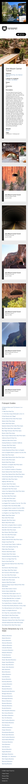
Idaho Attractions (6, 669)
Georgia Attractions (6, 657)
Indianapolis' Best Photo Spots (9, 488)
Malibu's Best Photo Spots (8, 515)
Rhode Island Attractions (8, 734)
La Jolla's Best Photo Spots (8, 498)
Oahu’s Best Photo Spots (8, 537)
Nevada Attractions (6, 708)
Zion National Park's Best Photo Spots (11, 625)
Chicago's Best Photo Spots (9, 445)
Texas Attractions (6, 744)
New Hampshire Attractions (8, 710)
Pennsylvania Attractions (8, 732)
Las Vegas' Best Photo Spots (9, 500)
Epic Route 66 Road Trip (8, 467)
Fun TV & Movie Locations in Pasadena (11, 469)
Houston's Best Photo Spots (9, 484)
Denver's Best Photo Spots (8, 459)
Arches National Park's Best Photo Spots (12, 418)
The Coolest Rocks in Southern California (12, 603)
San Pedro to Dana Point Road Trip (10, 577)
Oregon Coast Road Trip (8, 542)
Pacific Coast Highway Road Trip (10, 546)
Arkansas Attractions (7, 643)
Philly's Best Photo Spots (8, 549)
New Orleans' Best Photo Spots (9, 532)
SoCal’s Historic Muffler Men (9, 591)
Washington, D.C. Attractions (9, 756)
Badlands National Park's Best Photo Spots (12, 426)
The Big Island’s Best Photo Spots (10, 600)
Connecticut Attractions (7, 650)
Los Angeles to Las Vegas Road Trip (11, 513)
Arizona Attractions (6, 640)
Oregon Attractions (6, 730)
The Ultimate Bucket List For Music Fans (12, 608)
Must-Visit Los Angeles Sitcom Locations (12, 525)
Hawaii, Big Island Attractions (9, 659)
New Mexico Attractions (7, 715)
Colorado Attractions (7, 647)
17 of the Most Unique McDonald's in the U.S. (13, 413)
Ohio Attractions (6, 725)
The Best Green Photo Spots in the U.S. (12, 596)
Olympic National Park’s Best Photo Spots (12, 539)
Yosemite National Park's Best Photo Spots (12, 622)
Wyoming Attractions (7, 763)
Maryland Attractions (7, 688)
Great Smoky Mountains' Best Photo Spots (12, 476)
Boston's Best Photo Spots (8, 433)
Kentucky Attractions (7, 681)
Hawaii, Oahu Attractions (8, 667)
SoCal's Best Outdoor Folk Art (9, 588)
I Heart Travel (5, 773)
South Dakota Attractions (8, 739)
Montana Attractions (7, 703)
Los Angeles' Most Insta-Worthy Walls (11, 505)
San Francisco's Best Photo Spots (10, 572)
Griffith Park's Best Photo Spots (9, 479)
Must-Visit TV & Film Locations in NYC (11, 527)
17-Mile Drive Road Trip (8, 411)
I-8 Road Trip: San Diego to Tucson (10, 486)
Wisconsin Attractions (7, 761)
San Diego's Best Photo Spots (9, 570)
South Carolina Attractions (8, 737)
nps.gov (8, 130)
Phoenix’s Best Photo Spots (8, 551)
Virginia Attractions (6, 751)
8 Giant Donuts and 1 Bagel (9, 416)
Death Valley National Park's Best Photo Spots (13, 457)
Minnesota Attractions (7, 696)
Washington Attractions (7, 754)
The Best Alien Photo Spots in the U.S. (11, 593)
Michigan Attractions (7, 693)
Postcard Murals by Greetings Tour (10, 556)
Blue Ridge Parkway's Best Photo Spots (11, 430)
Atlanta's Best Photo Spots (8, 421)
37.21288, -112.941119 (11, 80)
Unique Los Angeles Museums (9, 610)
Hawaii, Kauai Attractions (8, 662)
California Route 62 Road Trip (9, 438)
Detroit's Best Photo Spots (8, 462)
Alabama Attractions (7, 635)
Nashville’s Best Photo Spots (9, 529)
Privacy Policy (5, 776)
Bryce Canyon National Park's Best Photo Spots (13, 435)
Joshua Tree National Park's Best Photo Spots (13, 491)
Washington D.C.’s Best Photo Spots (11, 617)
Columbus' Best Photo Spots (9, 447)
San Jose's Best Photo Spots (9, 575)
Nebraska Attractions (7, 705)
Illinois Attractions (6, 672)
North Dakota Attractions (8, 722)
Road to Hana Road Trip (8, 561)
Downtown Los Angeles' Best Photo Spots (12, 464)
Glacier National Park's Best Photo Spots (12, 471)
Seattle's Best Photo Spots (8, 579)
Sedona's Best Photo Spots (8, 582)
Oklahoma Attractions (7, 727)
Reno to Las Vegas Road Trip (9, 558)
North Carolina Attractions (8, 720)
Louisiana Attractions (7, 684)
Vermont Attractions (7, 749)
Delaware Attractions (7, 652)
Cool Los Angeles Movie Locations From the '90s (14, 452)
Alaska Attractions (6, 638)
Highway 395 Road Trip (7, 481)
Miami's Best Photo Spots (8, 522)
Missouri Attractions (7, 701)
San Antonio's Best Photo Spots (9, 567)
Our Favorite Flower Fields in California (11, 544)
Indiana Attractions (6, 674)
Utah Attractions (6, 746)
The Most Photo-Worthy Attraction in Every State (14, 605)
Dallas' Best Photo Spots (8, 455)
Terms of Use (5, 778)
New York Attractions (7, 717)
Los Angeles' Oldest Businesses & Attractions (13, 510)
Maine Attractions (6, 686)
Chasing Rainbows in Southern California (12, 442)
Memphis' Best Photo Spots (8, 520)
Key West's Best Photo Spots (9, 496)
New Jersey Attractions (7, 713)
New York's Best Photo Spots (9, 534)
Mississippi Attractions (7, 698)
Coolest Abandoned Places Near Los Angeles (13, 450)
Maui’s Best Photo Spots (8, 517)
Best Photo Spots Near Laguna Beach (11, 428)
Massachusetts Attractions (8, 691)
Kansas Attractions (6, 679)
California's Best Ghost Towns (9, 440)
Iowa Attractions (6, 676)
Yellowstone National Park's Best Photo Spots (13, 620)
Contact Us (4, 780)
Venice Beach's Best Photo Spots (10, 615)
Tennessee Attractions (7, 742)
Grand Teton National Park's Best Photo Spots (13, 474)
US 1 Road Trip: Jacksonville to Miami (11, 612)
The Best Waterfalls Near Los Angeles (11, 598)
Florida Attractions (6, 655)
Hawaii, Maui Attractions (8, 664)
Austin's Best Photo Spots (8, 423)
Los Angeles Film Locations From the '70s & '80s (14, 503)
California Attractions (7, 645)
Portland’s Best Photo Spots (9, 554)
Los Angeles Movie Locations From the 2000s (13, 508)
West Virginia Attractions (8, 759)
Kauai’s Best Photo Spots (8, 493)
